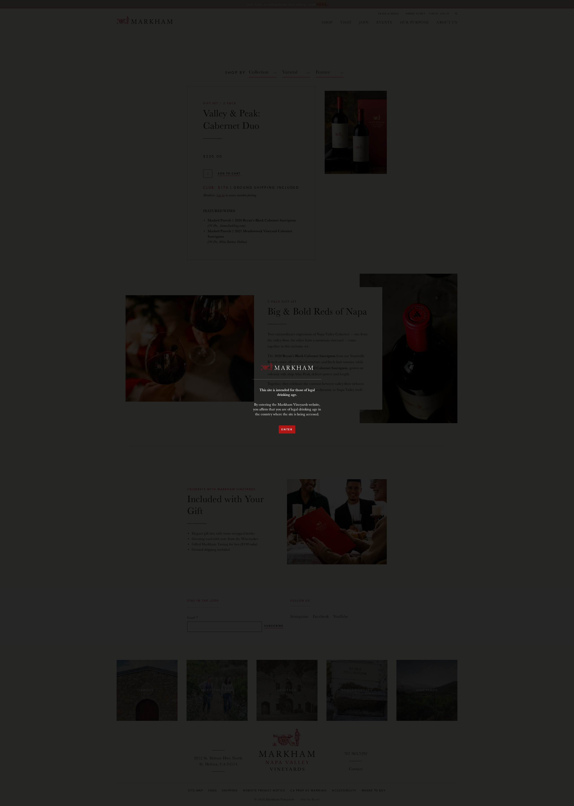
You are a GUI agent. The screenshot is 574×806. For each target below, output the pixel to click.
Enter (287, 429)
